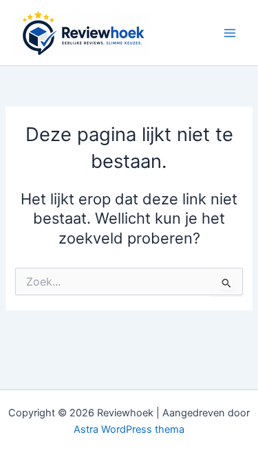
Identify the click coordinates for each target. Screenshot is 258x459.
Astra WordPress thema (129, 429)
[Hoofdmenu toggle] (229, 33)
